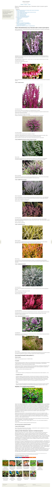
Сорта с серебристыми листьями (22, 13)
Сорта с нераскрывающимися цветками (23, 16)
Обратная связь (34, 484)
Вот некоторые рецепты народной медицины (24, 23)
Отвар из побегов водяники (21, 24)
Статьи (29, 4)
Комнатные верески (32, 454)
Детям (18, 19)
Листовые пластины (23, 453)
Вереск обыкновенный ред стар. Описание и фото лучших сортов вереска (27, 10)
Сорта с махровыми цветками (21, 15)
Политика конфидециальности (21, 485)
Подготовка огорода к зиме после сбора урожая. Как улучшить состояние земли (8, 12)
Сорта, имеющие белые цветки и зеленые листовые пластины (26, 12)
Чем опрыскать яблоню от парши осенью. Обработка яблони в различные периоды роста (8, 16)
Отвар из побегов (28, 454)
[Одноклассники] (32, 457)
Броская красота (36, 454)
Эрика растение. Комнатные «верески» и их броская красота (25, 25)
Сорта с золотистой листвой (21, 14)
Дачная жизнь (26, 1)
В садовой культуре (20, 20)
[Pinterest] (25, 457)
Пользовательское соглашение (23, 484)
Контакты (19, 484)
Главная (21, 4)
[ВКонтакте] (18, 457)
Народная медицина (24, 454)
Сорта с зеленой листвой (21, 11)
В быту (18, 21)
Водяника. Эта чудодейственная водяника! (22, 22)
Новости (25, 4)
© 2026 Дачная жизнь (5, 484)
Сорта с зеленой (19, 453)
